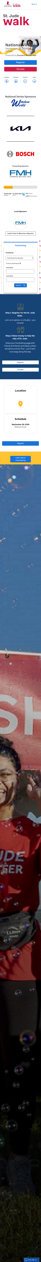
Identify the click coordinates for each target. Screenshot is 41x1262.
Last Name (9, 276)
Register (20, 62)
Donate (20, 69)
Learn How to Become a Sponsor (20, 233)
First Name (9, 267)
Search (19, 285)
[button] (31, 1260)
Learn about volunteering (20, 459)
